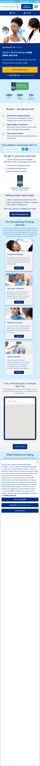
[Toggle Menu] (36, 7)
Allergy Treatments (14, 357)
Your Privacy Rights (20, 499)
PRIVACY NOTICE (10, 495)
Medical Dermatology (14, 323)
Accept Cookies (20, 510)
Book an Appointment (27, 6)
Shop (13, 13)
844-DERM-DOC (15, 75)
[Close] (37, 462)
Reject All (20, 505)
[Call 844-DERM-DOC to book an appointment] (17, 6)
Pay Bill (28, 13)
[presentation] (19, 267)
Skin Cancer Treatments (15, 288)
